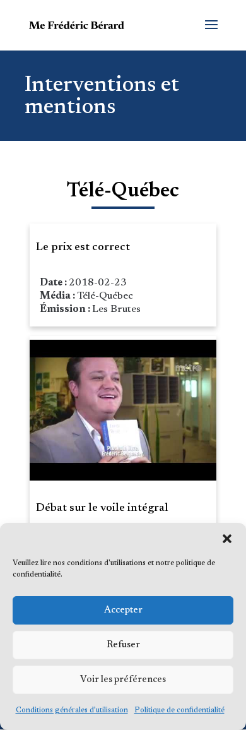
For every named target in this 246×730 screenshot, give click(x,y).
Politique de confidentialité (179, 710)
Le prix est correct (83, 247)
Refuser (123, 645)
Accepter (123, 610)
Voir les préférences (123, 680)
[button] (227, 538)
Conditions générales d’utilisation (72, 710)
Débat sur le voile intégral (102, 508)
